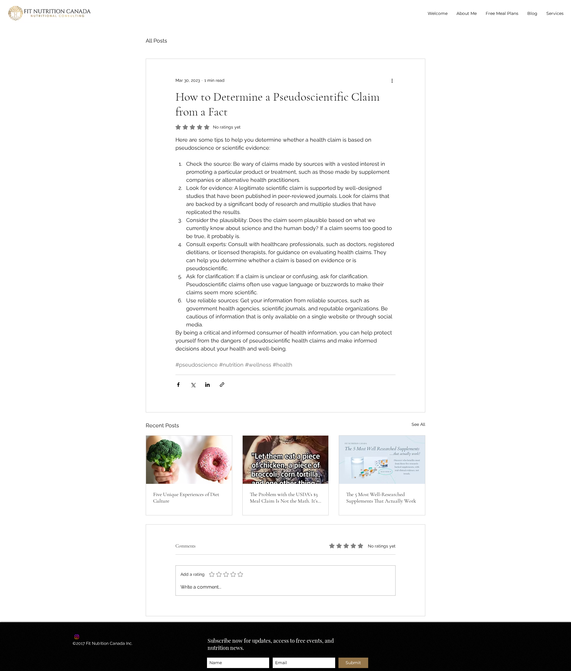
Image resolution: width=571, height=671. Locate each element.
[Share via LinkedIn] (207, 384)
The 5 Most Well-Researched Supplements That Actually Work (381, 497)
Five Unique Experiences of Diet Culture (186, 497)
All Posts (156, 40)
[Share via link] (222, 384)
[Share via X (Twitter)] (193, 384)
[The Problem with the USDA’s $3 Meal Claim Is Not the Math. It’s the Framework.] (286, 460)
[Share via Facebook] (178, 384)
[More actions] (392, 80)
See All (418, 424)
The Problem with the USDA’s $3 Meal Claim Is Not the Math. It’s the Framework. (284, 497)
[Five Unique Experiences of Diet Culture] (189, 460)
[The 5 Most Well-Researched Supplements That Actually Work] (382, 460)
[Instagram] (77, 637)
